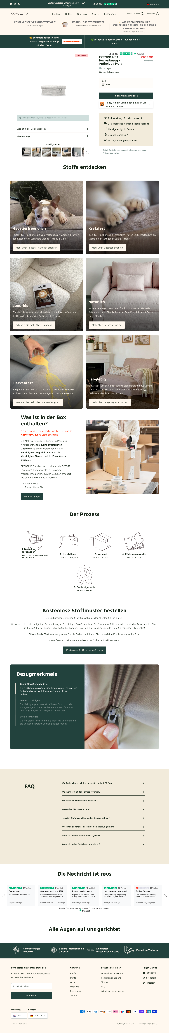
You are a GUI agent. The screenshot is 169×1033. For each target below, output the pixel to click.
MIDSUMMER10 (72, 41)
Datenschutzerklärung (147, 1024)
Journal (73, 995)
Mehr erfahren (32, 496)
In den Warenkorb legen (126, 96)
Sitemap (105, 982)
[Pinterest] (19, 4)
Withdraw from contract (113, 991)
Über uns (74, 986)
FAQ (103, 986)
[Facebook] (11, 4)
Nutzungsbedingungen (125, 1024)
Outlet (73, 982)
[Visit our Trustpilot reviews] (105, 4)
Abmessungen (24, 136)
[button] (15, 688)
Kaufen (73, 973)
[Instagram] (15, 4)
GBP (19, 1015)
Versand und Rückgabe (112, 973)
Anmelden (31, 995)
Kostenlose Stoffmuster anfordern (84, 650)
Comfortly (23, 1024)
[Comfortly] (20, 13)
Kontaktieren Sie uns (111, 978)
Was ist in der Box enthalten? (31, 129)
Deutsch (153, 4)
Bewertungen (76, 991)
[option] (53, 83)
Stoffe (73, 978)
